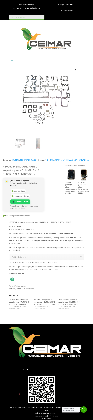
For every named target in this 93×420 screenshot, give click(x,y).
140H (47, 160)
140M (52, 160)
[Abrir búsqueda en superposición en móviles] (26, 17)
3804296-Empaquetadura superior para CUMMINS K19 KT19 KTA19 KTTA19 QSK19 (69, 302)
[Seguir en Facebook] (24, 369)
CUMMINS (15, 160)
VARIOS (33, 160)
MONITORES (25, 160)
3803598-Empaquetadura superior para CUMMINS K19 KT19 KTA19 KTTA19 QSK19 (44, 302)
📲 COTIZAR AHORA (20, 202)
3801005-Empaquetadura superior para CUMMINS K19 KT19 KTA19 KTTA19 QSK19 (20, 302)
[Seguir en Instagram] (28, 369)
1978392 (58, 160)
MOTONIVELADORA (81, 160)
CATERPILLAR (67, 160)
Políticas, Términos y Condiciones (21, 289)
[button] (76, 70)
